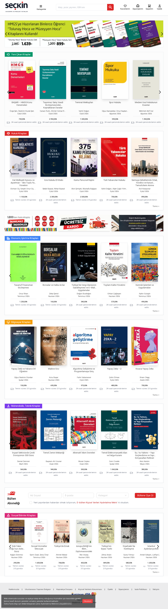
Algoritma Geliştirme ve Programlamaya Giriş (84, 370)
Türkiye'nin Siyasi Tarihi (106, 547)
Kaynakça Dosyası (64, 589)
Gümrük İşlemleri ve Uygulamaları (145, 286)
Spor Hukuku (115, 102)
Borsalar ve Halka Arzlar (54, 285)
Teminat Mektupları (84, 102)
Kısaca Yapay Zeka (144, 369)
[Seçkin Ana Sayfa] (16, 6)
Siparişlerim (123, 589)
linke (24, 604)
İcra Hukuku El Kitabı (53, 180)
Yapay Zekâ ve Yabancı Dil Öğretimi (23, 370)
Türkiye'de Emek (61, 546)
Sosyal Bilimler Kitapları (23, 515)
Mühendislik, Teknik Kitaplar (25, 406)
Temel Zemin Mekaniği (53, 452)
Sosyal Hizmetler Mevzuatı (39, 547)
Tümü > (156, 206)
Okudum (87, 601)
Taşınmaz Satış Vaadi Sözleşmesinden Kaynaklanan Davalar (53, 105)
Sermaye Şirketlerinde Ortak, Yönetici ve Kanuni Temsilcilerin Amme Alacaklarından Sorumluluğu (145, 184)
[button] (6, 34)
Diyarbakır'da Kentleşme (129, 547)
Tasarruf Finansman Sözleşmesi (23, 286)
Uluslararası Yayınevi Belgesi (38, 589)
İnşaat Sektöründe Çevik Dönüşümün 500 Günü (23, 454)
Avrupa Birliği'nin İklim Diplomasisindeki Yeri (84, 550)
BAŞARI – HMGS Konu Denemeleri (22, 103)
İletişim (156, 589)
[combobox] (112, 495)
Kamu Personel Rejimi (84, 180)
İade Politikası (141, 589)
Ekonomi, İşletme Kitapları (24, 238)
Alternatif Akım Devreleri (84, 452)
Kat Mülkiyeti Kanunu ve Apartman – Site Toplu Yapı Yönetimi (23, 183)
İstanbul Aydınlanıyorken (151, 547)
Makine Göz (53, 369)
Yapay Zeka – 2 (114, 369)
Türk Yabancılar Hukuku (114, 180)
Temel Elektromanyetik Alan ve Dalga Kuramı (114, 454)
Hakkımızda (14, 589)
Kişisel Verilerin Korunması (90, 589)
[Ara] (110, 7)
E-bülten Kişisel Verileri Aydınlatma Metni (97, 502)
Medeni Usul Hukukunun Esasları (146, 103)
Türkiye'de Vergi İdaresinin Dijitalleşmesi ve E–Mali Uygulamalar (84, 287)
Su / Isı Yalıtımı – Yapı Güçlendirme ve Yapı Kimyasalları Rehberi (145, 455)
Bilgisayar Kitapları (21, 322)
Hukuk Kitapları (19, 133)
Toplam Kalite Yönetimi (114, 285)
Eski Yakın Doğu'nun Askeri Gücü (16, 549)
